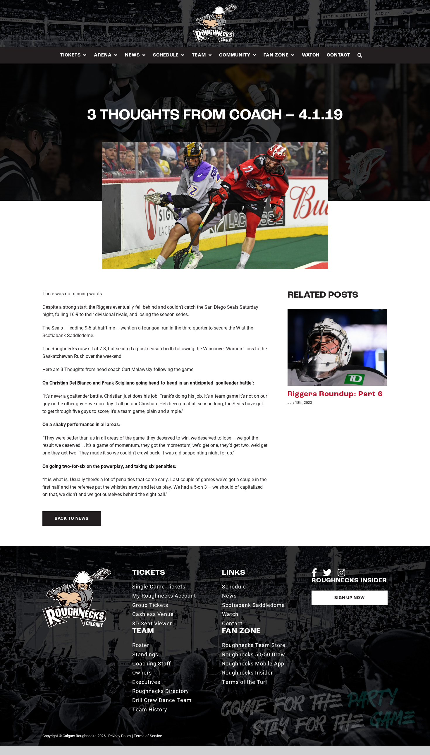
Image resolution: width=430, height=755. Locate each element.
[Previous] (292, 357)
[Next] (383, 357)
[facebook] (314, 572)
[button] (359, 55)
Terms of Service (148, 735)
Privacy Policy (119, 735)
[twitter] (327, 572)
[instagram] (341, 572)
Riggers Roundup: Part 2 (335, 394)
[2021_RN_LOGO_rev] (76, 570)
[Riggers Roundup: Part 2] (337, 347)
